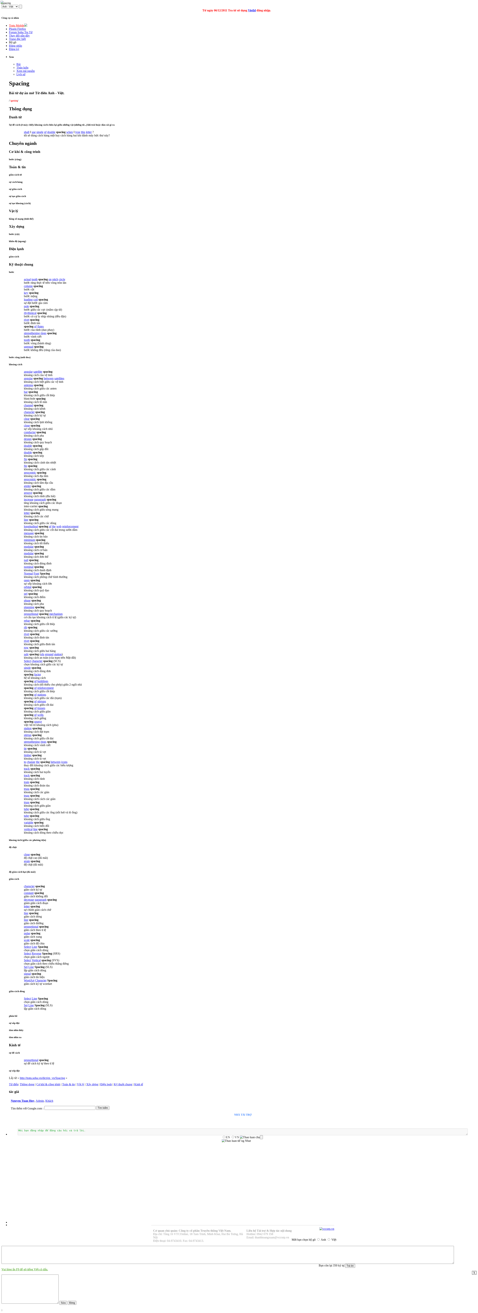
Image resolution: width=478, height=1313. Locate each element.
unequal (28, 346)
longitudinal (31, 526)
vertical (28, 829)
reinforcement (70, 526)
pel (25, 593)
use (34, 132)
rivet (26, 319)
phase (27, 600)
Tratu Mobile (16, 25)
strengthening (32, 333)
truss (26, 788)
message (29, 533)
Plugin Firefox (17, 28)
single (39, 132)
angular (28, 371)
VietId (252, 10)
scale (27, 940)
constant (29, 893)
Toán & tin (68, 1084)
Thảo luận (22, 67)
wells (40, 714)
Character (40, 980)
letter (89, 132)
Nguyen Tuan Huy (22, 1100)
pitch (55, 279)
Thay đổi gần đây (19, 35)
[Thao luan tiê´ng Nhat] (236, 1141)
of (45, 132)
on (50, 279)
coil (35, 299)
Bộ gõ (12, 42)
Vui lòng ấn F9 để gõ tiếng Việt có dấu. (24, 1269)
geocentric (30, 472)
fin (25, 459)
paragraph (40, 499)
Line (34, 946)
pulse (27, 933)
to (25, 762)
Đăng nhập (15, 45)
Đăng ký (14, 49)
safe (26, 654)
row (26, 647)
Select (27, 661)
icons (64, 762)
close (27, 425)
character (29, 412)
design (28, 439)
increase (28, 499)
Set (26, 967)
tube (26, 809)
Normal (28, 573)
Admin (40, 1100)
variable (28, 822)
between (49, 378)
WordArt (29, 980)
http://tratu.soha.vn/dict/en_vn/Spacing (42, 1078)
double (51, 132)
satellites (59, 378)
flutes (40, 326)
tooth (35, 279)
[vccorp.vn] (326, 1228)
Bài (18, 64)
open (27, 580)
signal (27, 973)
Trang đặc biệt (17, 39)
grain (27, 861)
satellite (37, 371)
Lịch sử (20, 74)
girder (27, 486)
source (38, 721)
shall (26, 132)
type (77, 132)
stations (41, 694)
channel (28, 405)
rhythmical (30, 313)
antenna (28, 385)
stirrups (41, 701)
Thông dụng (27, 1084)
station (58, 654)
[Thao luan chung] (251, 1137)
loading (28, 299)
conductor (30, 432)
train (26, 782)
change (31, 762)
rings (43, 333)
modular (29, 546)
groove (28, 492)
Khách (49, 1100)
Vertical (36, 960)
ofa (42, 654)
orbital (27, 587)
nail (26, 560)
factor (37, 674)
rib (25, 627)
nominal (28, 566)
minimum (29, 539)
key (26, 292)
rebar (27, 620)
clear (27, 418)
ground (49, 654)
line (26, 519)
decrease (29, 899)
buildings (42, 681)
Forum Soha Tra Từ (20, 32)
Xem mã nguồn (25, 71)
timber (27, 755)
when (69, 132)
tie (25, 748)
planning (29, 607)
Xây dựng (92, 1084)
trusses (41, 708)
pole (26, 306)
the (54, 526)
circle (62, 279)
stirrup (27, 735)
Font (36, 573)
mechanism (56, 613)
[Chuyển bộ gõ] (3, 2)
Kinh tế (138, 1084)
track (27, 768)
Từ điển (13, 1084)
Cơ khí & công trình (48, 1084)
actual (27, 279)
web (58, 526)
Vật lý (80, 1084)
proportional (31, 613)
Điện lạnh (106, 1084)
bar (26, 391)
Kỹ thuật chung (123, 1084)
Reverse (36, 953)
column (28, 286)
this (83, 132)
